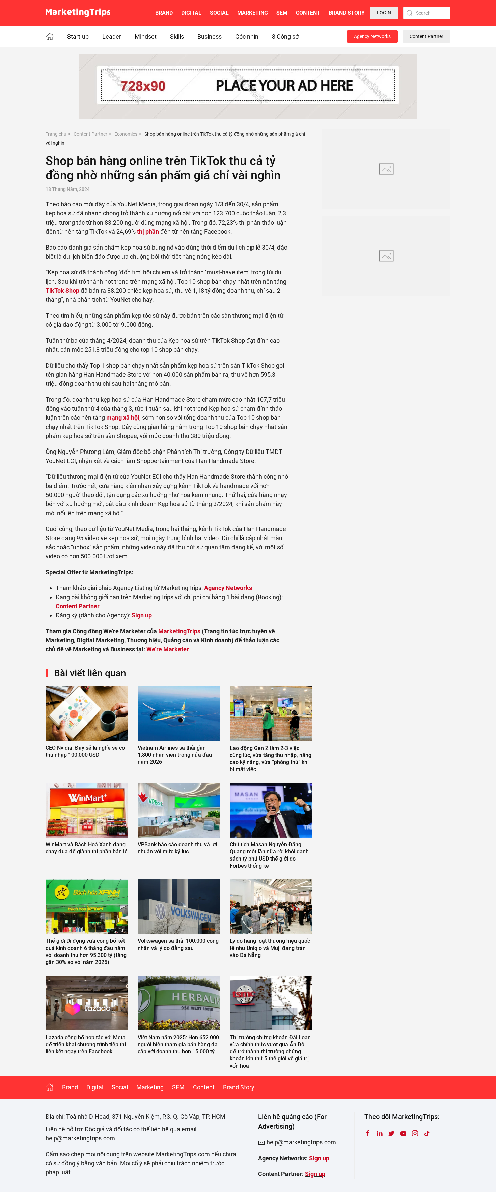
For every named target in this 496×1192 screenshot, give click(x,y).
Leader (111, 36)
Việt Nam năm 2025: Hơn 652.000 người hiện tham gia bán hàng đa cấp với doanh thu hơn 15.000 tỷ (178, 1044)
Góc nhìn (246, 36)
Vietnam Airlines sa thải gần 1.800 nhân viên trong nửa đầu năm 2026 (175, 755)
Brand (164, 13)
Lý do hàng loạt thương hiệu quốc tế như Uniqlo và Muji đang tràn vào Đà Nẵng (270, 948)
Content (308, 13)
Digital (191, 13)
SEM (281, 13)
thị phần (148, 231)
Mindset (146, 36)
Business (209, 36)
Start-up (78, 36)
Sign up (319, 1158)
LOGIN (384, 13)
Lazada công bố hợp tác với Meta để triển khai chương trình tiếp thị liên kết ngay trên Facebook (86, 1044)
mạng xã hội (122, 417)
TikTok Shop (62, 290)
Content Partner (426, 36)
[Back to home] (78, 13)
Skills (177, 36)
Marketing (252, 13)
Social (219, 13)
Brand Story (347, 13)
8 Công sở (285, 36)
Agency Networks (372, 36)
